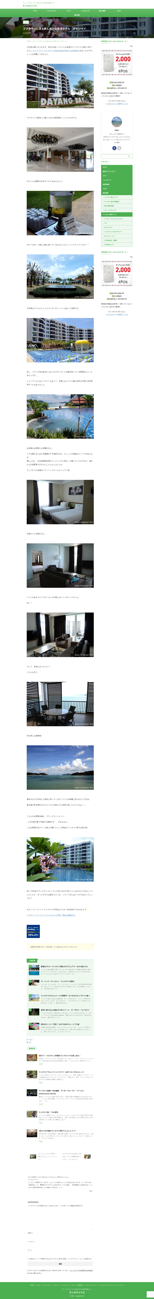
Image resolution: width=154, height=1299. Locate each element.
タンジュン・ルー (109, 236)
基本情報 (77, 15)
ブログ (119, 11)
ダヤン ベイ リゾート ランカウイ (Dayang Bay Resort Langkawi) (52, 51)
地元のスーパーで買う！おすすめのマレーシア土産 (60, 1024)
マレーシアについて (110, 210)
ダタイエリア (108, 227)
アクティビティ (51, 11)
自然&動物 (106, 184)
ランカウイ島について (111, 197)
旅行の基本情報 (109, 206)
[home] (119, 148)
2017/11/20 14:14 (33, 1179)
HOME (32, 1285)
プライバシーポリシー (91, 1285)
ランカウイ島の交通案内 (111, 202)
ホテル (35, 11)
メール (31, 1241)
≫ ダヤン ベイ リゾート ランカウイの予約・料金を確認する (51, 915)
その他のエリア (109, 245)
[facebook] (114, 148)
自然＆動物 (102, 11)
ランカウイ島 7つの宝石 (48, 1112)
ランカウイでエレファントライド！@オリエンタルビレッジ (61, 1072)
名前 (30, 1233)
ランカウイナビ (30, 5)
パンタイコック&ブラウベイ (113, 232)
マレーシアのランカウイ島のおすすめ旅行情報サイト (77, 1289)
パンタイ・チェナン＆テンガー (113, 219)
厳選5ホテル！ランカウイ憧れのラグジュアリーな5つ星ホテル (64, 966)
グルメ (69, 11)
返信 (90, 1191)
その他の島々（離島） (111, 240)
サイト (30, 1250)
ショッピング (85, 11)
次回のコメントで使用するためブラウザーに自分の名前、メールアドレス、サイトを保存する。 (61, 1259)
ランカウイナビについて (107, 1285)
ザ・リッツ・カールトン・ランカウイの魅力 (57, 981)
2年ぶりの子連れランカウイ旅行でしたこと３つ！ (58, 1130)
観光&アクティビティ (109, 171)
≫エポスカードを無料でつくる (117, 104)
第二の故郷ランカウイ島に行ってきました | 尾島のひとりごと (48, 1177)
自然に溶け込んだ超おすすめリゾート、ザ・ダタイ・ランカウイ (65, 1010)
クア (30, 1042)
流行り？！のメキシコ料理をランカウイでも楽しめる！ (60, 1055)
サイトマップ (120, 1285)
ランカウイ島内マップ (109, 214)
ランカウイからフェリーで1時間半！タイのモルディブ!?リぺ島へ (65, 995)
